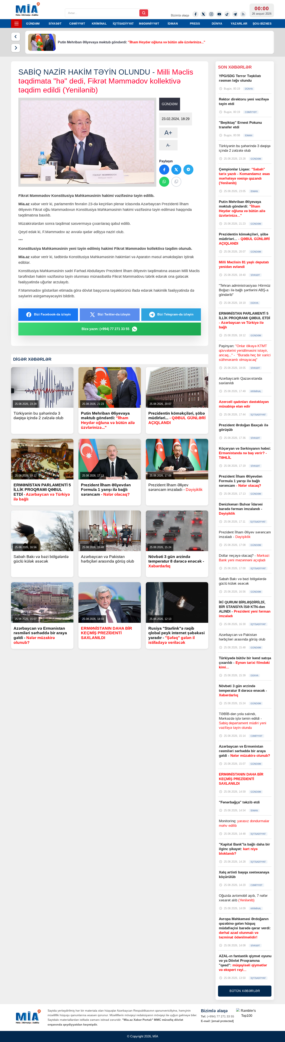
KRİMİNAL (99, 23)
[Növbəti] (15, 48)
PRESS (195, 23)
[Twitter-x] (203, 14)
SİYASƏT (55, 23)
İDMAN (173, 23)
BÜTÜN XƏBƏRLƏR (245, 991)
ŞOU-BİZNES (262, 23)
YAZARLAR (239, 23)
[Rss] (243, 14)
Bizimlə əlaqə (180, 15)
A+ (168, 132)
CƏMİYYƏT (77, 23)
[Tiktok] (227, 14)
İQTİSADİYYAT (123, 23)
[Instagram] (211, 14)
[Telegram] (235, 14)
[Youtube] (219, 14)
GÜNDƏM (33, 23)
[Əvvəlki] (15, 36)
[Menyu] (16, 23)
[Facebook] (195, 14)
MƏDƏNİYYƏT (149, 23)
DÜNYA (217, 23)
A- (168, 145)
